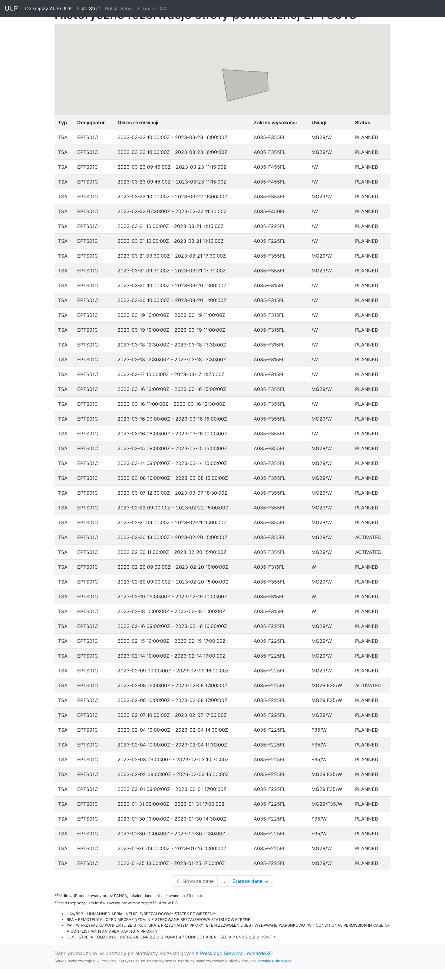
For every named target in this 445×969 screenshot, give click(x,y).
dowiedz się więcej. (276, 961)
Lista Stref (90, 8)
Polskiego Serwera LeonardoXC (236, 953)
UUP (11, 8)
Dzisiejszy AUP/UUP (49, 8)
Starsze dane (250, 881)
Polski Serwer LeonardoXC (135, 8)
